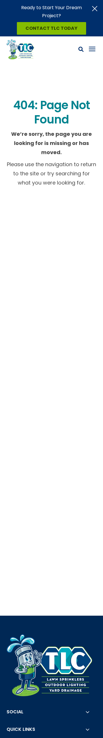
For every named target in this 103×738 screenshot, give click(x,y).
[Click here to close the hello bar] (94, 8)
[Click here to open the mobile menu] (92, 49)
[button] (81, 49)
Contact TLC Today (51, 28)
